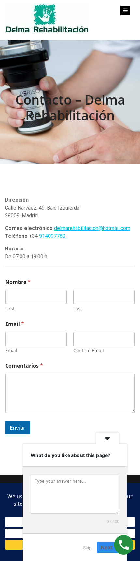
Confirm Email (88, 350)
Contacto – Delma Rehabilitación (70, 107)
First (10, 308)
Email (11, 350)
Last (77, 308)
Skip (87, 547)
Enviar (17, 427)
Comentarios (24, 366)
